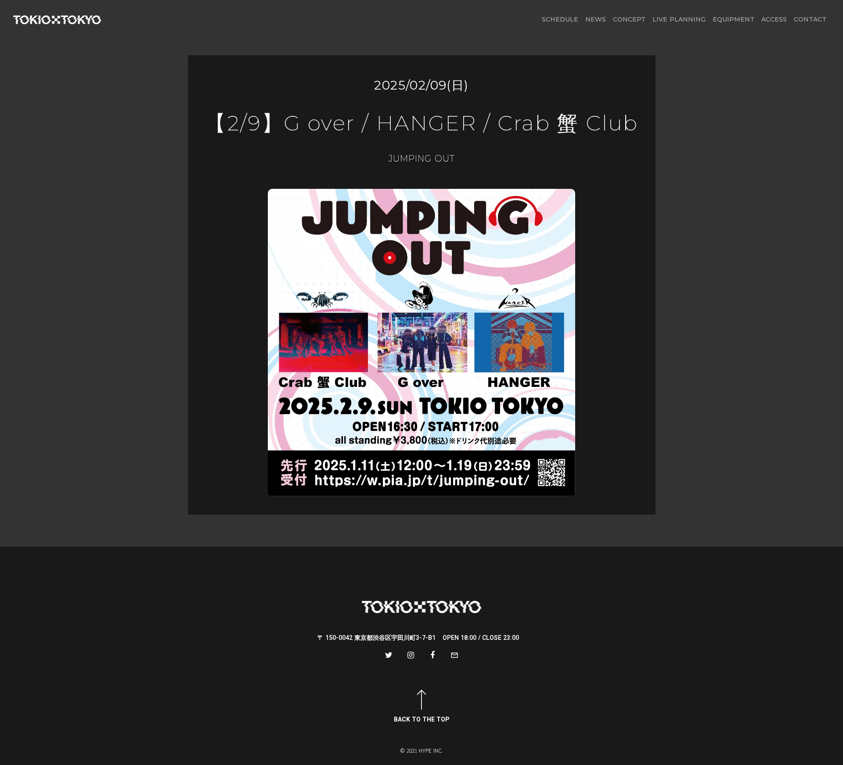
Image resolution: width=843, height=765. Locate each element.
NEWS (595, 19)
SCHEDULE (560, 19)
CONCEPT (629, 19)
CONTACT (810, 19)
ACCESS (774, 19)
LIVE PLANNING (679, 19)
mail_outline (454, 655)
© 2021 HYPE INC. (421, 750)
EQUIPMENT (733, 19)
